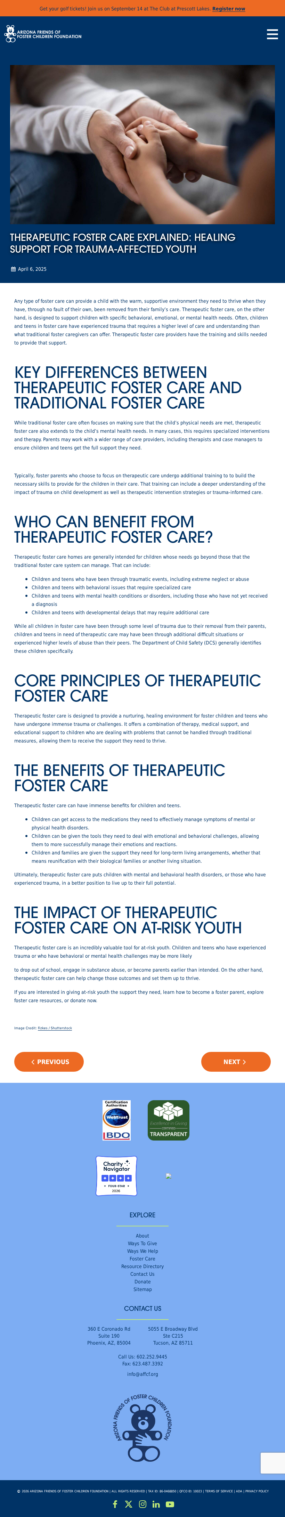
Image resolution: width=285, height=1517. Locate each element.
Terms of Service (219, 1491)
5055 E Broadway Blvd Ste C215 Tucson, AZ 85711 (173, 1336)
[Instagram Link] (142, 1504)
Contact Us (142, 1274)
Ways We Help (142, 1251)
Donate (143, 1281)
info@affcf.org (142, 1374)
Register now (228, 9)
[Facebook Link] (115, 1504)
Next (231, 1061)
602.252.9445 (152, 1357)
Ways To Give (142, 1243)
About (142, 1236)
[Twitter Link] (129, 1504)
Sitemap (142, 1289)
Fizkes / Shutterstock (55, 1028)
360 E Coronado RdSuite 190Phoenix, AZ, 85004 (109, 1336)
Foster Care (142, 1259)
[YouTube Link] (170, 1504)
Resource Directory (142, 1266)
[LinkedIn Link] (156, 1504)
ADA (239, 1491)
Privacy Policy (257, 1491)
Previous (53, 1061)
